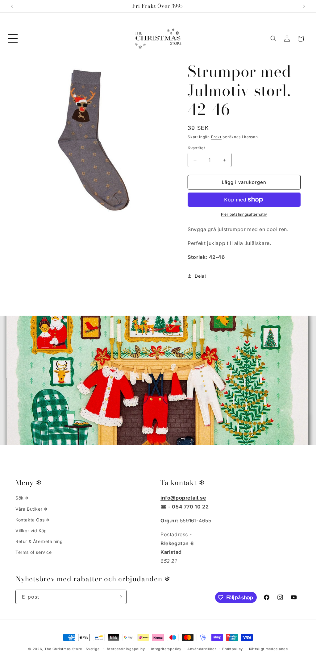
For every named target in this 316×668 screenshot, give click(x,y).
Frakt (216, 137)
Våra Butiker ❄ (31, 509)
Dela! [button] (200, 276)
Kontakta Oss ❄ (32, 519)
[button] (13, 38)
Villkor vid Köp (31, 530)
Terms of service (33, 552)
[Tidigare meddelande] (12, 6)
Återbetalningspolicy (126, 649)
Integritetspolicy (166, 649)
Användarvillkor (201, 649)
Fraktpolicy (232, 649)
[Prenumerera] (119, 597)
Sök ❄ (22, 497)
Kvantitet (196, 147)
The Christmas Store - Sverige (71, 649)
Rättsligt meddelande (268, 649)
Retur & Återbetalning (39, 541)
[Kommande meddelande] (304, 6)
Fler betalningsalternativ (244, 214)
